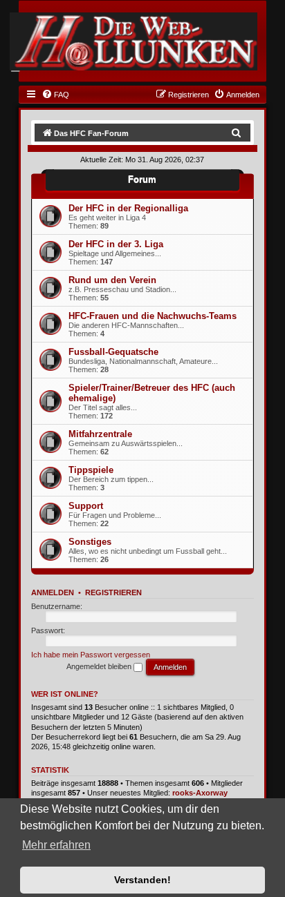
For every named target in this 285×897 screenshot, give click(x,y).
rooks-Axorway (200, 793)
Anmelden (52, 592)
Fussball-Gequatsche (113, 352)
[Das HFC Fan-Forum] (133, 41)
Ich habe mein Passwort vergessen (90, 654)
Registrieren (113, 592)
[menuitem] (55, 94)
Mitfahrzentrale (100, 434)
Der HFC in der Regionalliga (128, 208)
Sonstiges (89, 542)
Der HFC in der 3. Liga (115, 244)
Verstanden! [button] (142, 879)
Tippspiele (90, 470)
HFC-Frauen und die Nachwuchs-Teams (152, 316)
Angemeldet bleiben (100, 666)
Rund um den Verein (112, 280)
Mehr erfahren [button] (56, 845)
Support (85, 506)
